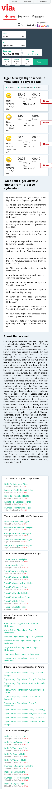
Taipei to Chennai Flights (15, 571)
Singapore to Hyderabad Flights (18, 527)
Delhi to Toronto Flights (15, 736)
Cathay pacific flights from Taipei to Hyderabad (21, 624)
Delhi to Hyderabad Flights (16, 484)
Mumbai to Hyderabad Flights (17, 507)
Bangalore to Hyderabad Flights (18, 490)
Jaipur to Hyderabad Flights (16, 496)
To (4, 42)
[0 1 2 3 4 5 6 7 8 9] (17, 64)
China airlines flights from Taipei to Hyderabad (20, 631)
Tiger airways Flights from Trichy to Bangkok (25, 679)
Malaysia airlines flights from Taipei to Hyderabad (22, 642)
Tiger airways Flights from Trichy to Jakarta (24, 717)
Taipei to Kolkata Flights (15, 607)
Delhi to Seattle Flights (14, 772)
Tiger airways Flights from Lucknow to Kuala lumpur (24, 723)
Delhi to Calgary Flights (15, 783)
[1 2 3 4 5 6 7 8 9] (7, 64)
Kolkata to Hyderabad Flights (17, 501)
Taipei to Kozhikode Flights (16, 593)
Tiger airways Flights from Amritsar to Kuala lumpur (24, 684)
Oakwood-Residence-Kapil (18, 278)
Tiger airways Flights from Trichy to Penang (24, 709)
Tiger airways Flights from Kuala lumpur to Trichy (24, 691)
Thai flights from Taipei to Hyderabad (21, 654)
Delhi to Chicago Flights (15, 754)
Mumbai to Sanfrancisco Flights (18, 766)
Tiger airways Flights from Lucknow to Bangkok (22, 697)
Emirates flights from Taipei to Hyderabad (23, 636)
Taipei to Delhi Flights (14, 565)
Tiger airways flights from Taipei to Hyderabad (20, 659)
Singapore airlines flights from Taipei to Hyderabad (22, 648)
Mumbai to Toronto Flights (16, 777)
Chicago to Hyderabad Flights (17, 533)
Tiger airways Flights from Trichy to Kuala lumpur (23, 673)
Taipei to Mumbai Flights (15, 559)
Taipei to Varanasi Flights (15, 587)
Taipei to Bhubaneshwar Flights (18, 583)
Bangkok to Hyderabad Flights (18, 545)
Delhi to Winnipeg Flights (15, 760)
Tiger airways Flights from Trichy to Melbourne (20, 704)
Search (40, 62)
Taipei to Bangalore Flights (16, 577)
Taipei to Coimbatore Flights (17, 597)
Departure (7, 51)
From (5, 33)
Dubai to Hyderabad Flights (16, 521)
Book (46, 101)
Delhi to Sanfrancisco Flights (17, 742)
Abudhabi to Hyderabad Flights (18, 539)
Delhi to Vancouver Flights (16, 748)
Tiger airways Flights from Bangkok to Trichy (25, 713)
